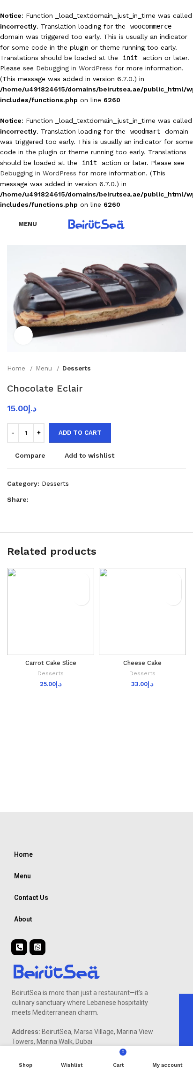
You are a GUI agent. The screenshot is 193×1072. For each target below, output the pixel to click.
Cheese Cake (142, 662)
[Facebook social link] (36, 500)
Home (17, 368)
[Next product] (181, 368)
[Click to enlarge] (23, 335)
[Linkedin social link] (68, 500)
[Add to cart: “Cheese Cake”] (173, 597)
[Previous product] (162, 368)
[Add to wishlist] (81, 581)
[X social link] (47, 500)
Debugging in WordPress (74, 68)
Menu (45, 368)
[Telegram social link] (79, 500)
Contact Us (31, 897)
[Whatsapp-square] (37, 947)
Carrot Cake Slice (50, 662)
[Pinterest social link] (57, 500)
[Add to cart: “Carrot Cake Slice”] (81, 597)
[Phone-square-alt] (19, 947)
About (23, 919)
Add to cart (80, 432)
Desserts (76, 368)
